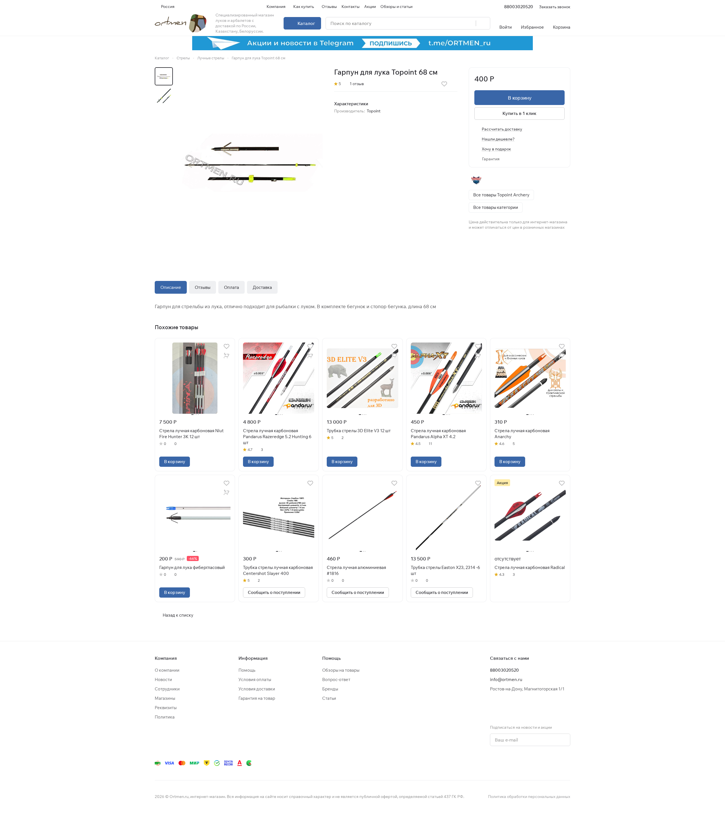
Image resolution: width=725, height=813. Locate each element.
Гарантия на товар (256, 698)
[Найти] (483, 23)
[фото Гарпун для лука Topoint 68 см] (251, 162)
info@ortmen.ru (506, 679)
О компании (167, 670)
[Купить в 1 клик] (226, 355)
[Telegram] (498, 763)
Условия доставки (256, 689)
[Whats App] (521, 763)
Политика (165, 717)
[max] (566, 763)
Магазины (165, 698)
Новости (163, 679)
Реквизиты (166, 707)
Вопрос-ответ (336, 679)
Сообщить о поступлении (274, 592)
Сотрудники (167, 689)
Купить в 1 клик (519, 113)
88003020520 (518, 6)
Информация (253, 658)
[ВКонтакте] (487, 763)
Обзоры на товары (340, 670)
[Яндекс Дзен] (532, 763)
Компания (166, 658)
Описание (170, 287)
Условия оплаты (254, 679)
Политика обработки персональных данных (529, 796)
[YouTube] (510, 763)
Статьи (329, 698)
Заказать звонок (554, 6)
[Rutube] (544, 763)
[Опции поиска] (457, 23)
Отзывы (202, 287)
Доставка (262, 287)
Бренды (330, 689)
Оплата (231, 287)
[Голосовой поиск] (469, 23)
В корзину (519, 98)
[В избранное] (444, 84)
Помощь (246, 670)
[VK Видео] (555, 763)
